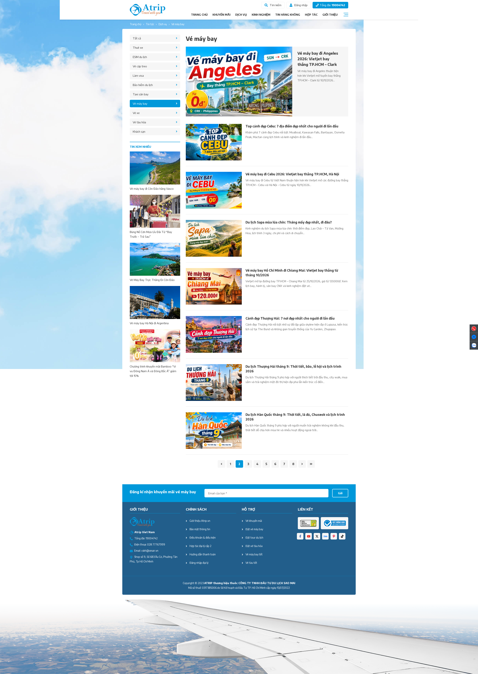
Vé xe (136, 113)
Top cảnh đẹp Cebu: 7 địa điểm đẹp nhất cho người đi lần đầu (292, 126)
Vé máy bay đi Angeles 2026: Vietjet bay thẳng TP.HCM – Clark (317, 59)
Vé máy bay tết (254, 554)
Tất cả (137, 38)
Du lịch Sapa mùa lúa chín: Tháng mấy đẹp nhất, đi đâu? (289, 222)
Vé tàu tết (251, 562)
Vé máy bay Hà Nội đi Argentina (149, 323)
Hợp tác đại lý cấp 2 (200, 546)
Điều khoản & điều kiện (203, 537)
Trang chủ (199, 14)
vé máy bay (177, 24)
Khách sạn (139, 131)
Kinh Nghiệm (261, 14)
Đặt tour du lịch (254, 537)
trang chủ (135, 24)
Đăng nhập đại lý (199, 562)
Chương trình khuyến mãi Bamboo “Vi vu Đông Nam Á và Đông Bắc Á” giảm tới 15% (153, 371)
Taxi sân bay (140, 94)
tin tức (150, 24)
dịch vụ (163, 24)
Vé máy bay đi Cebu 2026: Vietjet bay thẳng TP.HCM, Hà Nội (292, 174)
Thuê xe (138, 47)
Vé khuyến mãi (254, 520)
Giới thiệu (330, 14)
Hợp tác (311, 14)
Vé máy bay (140, 103)
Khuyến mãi (221, 14)
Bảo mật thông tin (200, 529)
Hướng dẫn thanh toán (203, 554)
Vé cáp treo (140, 66)
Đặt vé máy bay (254, 529)
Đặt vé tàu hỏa (254, 546)
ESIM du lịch (140, 57)
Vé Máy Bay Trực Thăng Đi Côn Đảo (152, 280)
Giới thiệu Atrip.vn (200, 520)
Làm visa (138, 75)
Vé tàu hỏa (139, 122)
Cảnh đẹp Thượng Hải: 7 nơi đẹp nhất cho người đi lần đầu (290, 318)
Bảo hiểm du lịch (143, 85)
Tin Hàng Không (287, 14)
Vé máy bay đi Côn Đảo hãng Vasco (152, 188)
